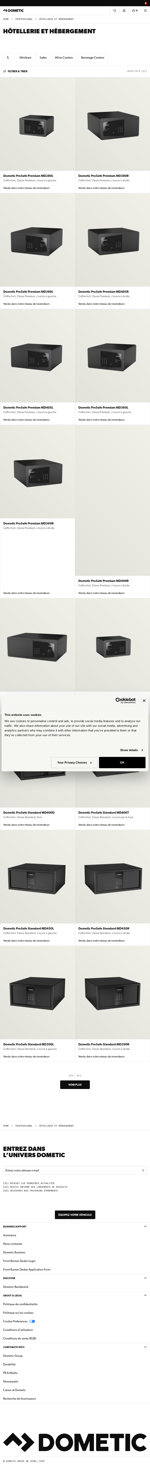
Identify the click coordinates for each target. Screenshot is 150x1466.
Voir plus (75, 1084)
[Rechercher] (114, 10)
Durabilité (9, 1364)
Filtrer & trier (17, 71)
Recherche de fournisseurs (19, 1398)
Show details (129, 750)
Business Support (14, 1226)
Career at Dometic (26, 1390)
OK (122, 762)
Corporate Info (13, 1347)
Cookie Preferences (15, 1321)
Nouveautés (23, 1381)
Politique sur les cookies (18, 1312)
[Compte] (124, 10)
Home (6, 19)
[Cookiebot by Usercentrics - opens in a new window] (118, 701)
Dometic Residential (28, 1287)
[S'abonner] (143, 1170)
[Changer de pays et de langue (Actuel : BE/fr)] (145, 3)
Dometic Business (26, 1252)
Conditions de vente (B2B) (19, 1338)
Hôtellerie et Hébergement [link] (56, 19)
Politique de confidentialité (20, 1304)
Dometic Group (25, 1356)
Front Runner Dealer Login (19, 1261)
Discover (9, 1278)
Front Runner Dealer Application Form (26, 1269)
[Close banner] (144, 700)
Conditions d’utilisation (18, 1330)
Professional (24, 19)
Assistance (9, 1235)
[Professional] (8, 58)
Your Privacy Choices (72, 762)
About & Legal (12, 1295)
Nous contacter (12, 1244)
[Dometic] (13, 10)
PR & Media (22, 1373)
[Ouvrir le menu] (145, 10)
